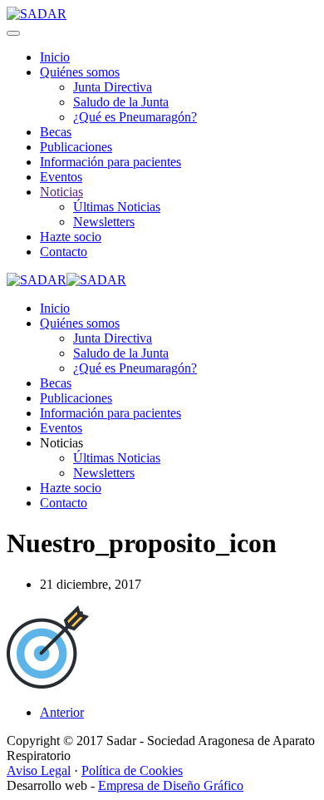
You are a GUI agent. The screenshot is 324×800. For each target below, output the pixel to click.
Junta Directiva (112, 87)
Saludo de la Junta (121, 102)
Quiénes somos (80, 72)
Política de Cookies (132, 770)
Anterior (62, 712)
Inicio (55, 57)
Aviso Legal (39, 770)
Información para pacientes (110, 162)
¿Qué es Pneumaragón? (135, 117)
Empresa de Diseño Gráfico (170, 785)
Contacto (63, 251)
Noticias (61, 192)
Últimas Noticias (116, 207)
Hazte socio (70, 237)
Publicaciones (76, 147)
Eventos (61, 177)
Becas (55, 132)
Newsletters (104, 222)
